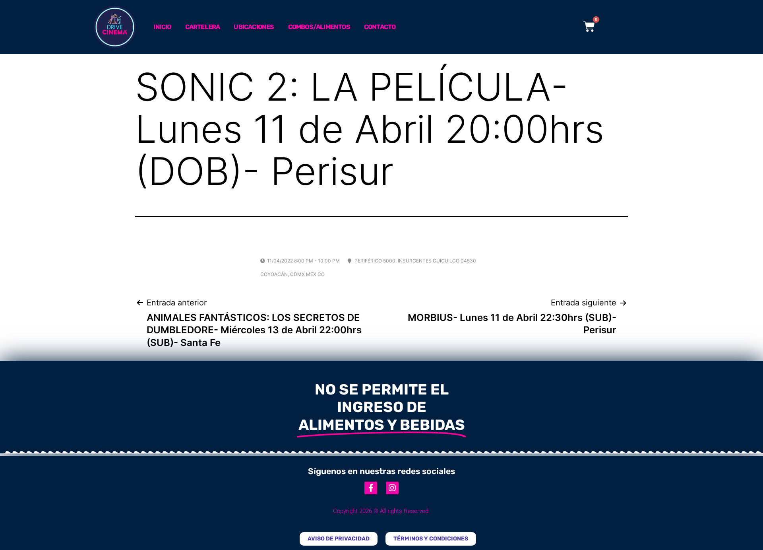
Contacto (380, 27)
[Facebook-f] (370, 488)
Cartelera (202, 27)
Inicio (162, 27)
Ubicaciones (254, 27)
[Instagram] (392, 488)
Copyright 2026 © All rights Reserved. (381, 511)
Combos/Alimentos (319, 27)
